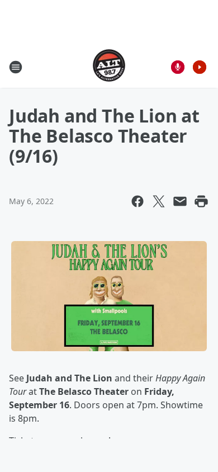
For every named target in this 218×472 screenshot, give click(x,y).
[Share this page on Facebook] (137, 201)
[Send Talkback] (177, 67)
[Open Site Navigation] (15, 67)
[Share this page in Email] (180, 201)
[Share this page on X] (159, 201)
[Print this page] (201, 201)
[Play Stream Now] (199, 67)
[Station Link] (109, 67)
